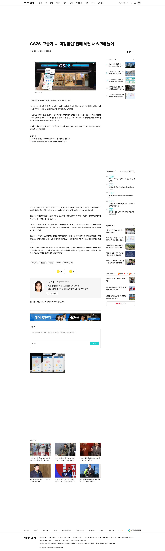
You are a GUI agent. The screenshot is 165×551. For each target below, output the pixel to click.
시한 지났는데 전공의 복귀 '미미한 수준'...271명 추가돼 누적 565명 (40, 459)
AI (46, 3)
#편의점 (51, 263)
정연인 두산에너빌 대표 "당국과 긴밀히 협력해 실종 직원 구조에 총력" (68, 289)
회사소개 (26, 530)
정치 (71, 3)
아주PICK (109, 226)
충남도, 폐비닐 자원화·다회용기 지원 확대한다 (121, 196)
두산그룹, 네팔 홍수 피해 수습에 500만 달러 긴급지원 (63, 286)
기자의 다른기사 (52, 293)
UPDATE (130, 171)
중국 (40, 3)
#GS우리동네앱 (68, 263)
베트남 (133, 273)
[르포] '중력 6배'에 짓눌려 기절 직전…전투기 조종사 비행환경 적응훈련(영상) (65, 459)
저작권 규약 (92, 530)
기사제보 (55, 530)
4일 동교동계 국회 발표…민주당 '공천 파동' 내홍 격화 (40, 480)
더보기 (115, 304)
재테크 (58, 3)
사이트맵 (111, 530)
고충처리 (102, 530)
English (121, 3)
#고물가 (34, 263)
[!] (134, 59)
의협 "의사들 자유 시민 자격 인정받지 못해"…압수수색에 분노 (90, 480)
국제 (86, 3)
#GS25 (58, 263)
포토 (92, 3)
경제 (65, 3)
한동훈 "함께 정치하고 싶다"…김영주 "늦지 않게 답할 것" (90, 459)
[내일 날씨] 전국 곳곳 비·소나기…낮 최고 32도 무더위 (121, 188)
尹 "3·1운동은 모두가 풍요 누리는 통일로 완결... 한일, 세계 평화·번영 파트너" (65, 480)
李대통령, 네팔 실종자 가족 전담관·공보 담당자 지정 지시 (121, 213)
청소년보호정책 (80, 530)
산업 (51, 3)
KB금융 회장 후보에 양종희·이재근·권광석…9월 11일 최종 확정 (122, 205)
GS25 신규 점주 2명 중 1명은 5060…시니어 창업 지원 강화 (51, 139)
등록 (94, 343)
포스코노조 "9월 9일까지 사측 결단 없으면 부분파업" (122, 180)
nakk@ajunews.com (62, 282)
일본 (127, 273)
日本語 (126, 3)
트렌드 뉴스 (110, 59)
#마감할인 (42, 263)
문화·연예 (101, 3)
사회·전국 (79, 3)
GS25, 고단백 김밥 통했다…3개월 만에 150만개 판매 (49, 142)
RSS (120, 530)
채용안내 (45, 530)
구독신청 (36, 530)
